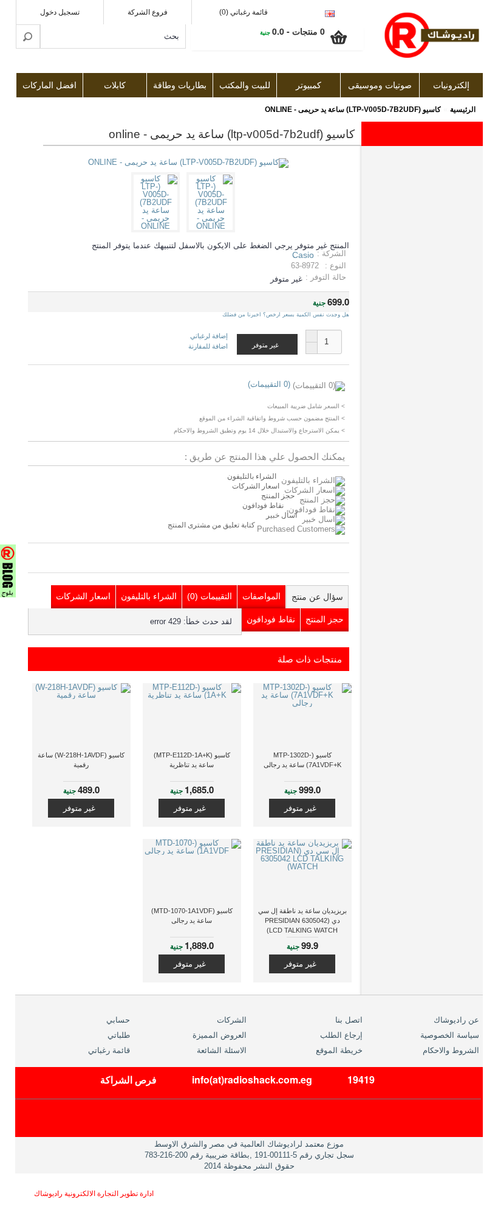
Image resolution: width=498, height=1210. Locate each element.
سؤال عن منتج (317, 597)
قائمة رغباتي (109, 1050)
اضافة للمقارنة (208, 346)
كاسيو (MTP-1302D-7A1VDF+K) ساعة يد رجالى (302, 759)
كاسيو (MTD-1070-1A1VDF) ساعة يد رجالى (192, 915)
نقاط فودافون (263, 505)
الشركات (232, 1019)
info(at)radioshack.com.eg (252, 1080)
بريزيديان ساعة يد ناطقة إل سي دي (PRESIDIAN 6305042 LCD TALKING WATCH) (302, 920)
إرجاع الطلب (341, 1035)
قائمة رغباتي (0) (243, 12)
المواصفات (261, 596)
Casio (303, 255)
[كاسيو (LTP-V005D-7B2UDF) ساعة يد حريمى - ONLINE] (212, 226)
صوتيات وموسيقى (380, 85)
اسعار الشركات (255, 486)
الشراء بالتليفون (251, 476)
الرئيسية (463, 109)
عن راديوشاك (456, 1019)
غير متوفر (300, 808)
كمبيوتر (308, 85)
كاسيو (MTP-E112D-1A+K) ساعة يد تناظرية (192, 759)
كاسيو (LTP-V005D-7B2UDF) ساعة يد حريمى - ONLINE (353, 109)
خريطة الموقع (339, 1050)
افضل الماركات (49, 85)
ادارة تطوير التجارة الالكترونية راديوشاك (94, 1193)
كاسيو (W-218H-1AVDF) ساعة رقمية (81, 759)
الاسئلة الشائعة (222, 1050)
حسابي (118, 1019)
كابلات (115, 85)
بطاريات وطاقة (179, 85)
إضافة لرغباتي (209, 336)
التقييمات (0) (209, 596)
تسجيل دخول (60, 12)
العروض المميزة (220, 1035)
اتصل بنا (349, 1019)
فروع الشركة (148, 12)
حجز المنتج (278, 496)
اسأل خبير (281, 515)
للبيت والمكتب (244, 85)
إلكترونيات (451, 85)
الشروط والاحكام (451, 1050)
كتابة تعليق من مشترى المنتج (212, 525)
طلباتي (118, 1035)
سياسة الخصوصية (449, 1035)
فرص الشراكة (128, 1080)
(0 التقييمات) (269, 384)
